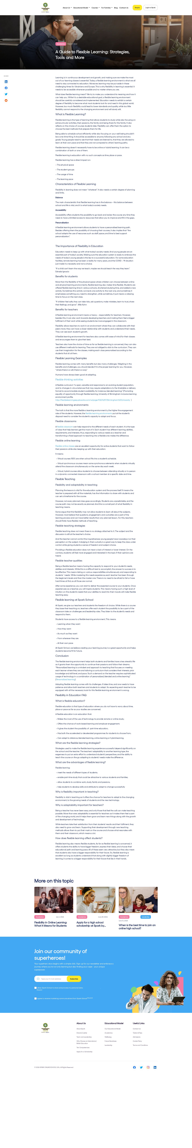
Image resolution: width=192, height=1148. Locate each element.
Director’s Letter (82, 1033)
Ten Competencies (83, 1047)
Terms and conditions (92, 988)
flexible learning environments (99, 413)
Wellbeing (108, 1037)
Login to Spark (150, 7)
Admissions (136, 1037)
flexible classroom (65, 427)
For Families (106, 8)
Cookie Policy (137, 1041)
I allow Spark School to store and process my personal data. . (74, 989)
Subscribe (74, 979)
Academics (61, 44)
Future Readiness (110, 1041)
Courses (95, 8)
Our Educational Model (112, 1029)
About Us (66, 8)
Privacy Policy (106, 988)
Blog (116, 8)
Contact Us (123, 8)
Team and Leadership (84, 1037)
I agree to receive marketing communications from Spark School (65, 998)
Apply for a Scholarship (84, 1052)
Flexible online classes (65, 446)
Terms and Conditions (140, 1045)
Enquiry (137, 7)
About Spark (81, 1029)
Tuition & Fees (137, 1033)
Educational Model (81, 8)
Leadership (108, 1045)
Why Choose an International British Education (86, 1042)
